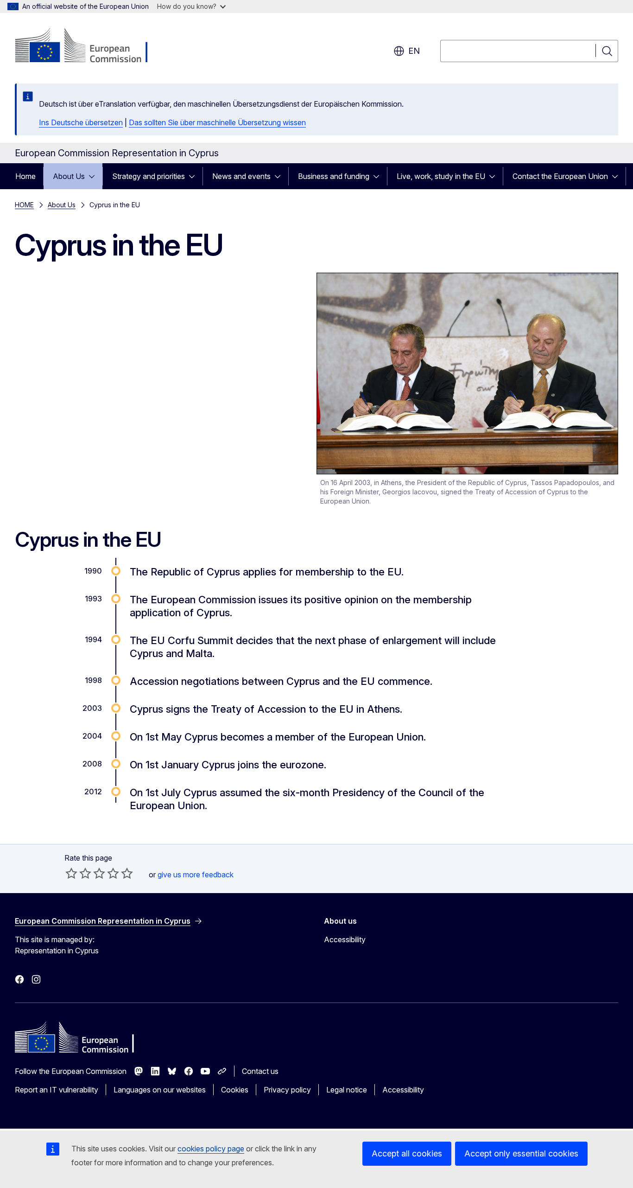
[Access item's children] (94, 176)
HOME (24, 205)
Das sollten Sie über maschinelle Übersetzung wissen (217, 122)
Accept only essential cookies (521, 1153)
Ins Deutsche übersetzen (81, 122)
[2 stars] (78, 873)
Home (25, 176)
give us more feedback (196, 874)
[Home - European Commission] (90, 46)
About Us (69, 176)
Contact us (260, 1071)
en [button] (414, 51)
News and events (241, 176)
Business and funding (333, 176)
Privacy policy (287, 1089)
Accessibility (345, 939)
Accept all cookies (407, 1153)
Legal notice (346, 1089)
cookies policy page (210, 1148)
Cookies (234, 1089)
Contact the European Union (560, 176)
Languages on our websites (160, 1089)
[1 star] (71, 873)
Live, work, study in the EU (441, 176)
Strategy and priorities (148, 176)
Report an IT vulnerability (56, 1089)
